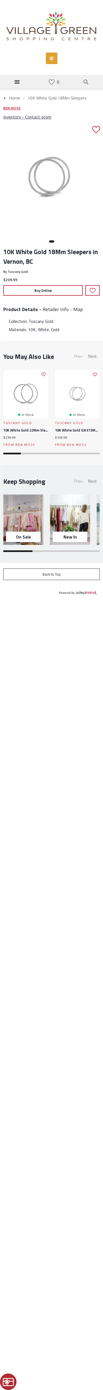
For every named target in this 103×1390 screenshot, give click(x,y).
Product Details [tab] (20, 309)
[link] (52, 82)
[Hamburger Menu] (17, 82)
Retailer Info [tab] (56, 309)
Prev (78, 356)
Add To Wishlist (92, 290)
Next (92, 356)
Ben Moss (12, 108)
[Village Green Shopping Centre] (51, 26)
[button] (51, 241)
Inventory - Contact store (27, 117)
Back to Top (52, 574)
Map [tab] (78, 309)
